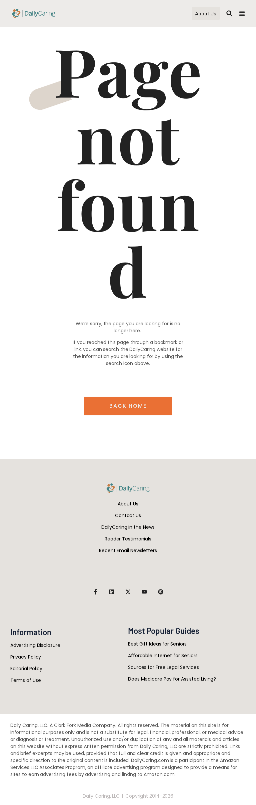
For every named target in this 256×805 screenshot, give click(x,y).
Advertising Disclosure (35, 645)
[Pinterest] (160, 591)
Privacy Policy (25, 657)
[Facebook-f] (95, 591)
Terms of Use (25, 680)
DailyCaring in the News (128, 527)
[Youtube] (144, 591)
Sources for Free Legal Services (163, 667)
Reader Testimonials (128, 538)
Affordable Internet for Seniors (163, 655)
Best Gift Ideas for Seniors (157, 644)
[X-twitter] (128, 591)
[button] (229, 13)
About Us (128, 503)
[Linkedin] (111, 591)
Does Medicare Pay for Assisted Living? (172, 679)
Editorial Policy (26, 668)
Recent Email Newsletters (128, 550)
